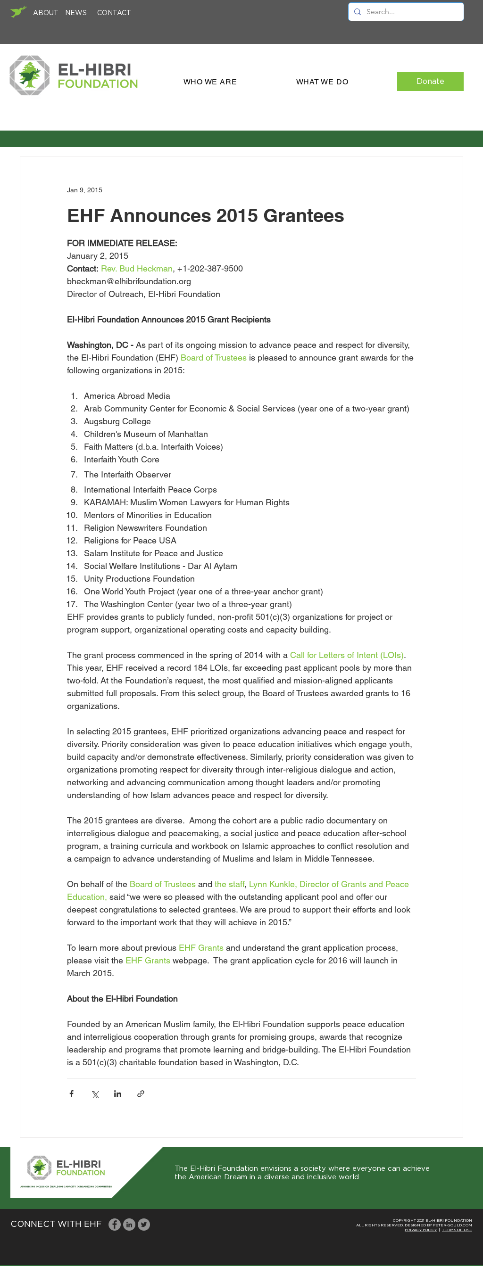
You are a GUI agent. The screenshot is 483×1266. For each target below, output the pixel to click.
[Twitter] (144, 1224)
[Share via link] (140, 1093)
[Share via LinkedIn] (117, 1093)
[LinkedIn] (129, 1224)
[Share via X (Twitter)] (94, 1093)
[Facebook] (114, 1224)
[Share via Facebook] (71, 1093)
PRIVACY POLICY (421, 1230)
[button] (210, 82)
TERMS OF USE (457, 1230)
